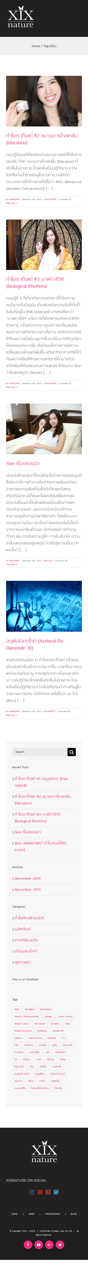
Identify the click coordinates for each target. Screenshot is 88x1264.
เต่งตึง (42, 1081)
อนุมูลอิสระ (40, 1074)
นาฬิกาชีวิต (34, 1052)
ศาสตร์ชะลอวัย (50, 199)
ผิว (16, 1060)
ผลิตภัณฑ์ (23, 929)
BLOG (74, 1214)
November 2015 (28, 889)
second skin (58, 1031)
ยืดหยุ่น (50, 1060)
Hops (67, 1024)
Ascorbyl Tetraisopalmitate (27, 1017)
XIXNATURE (14, 199)
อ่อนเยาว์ (19, 1081)
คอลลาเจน (29, 1045)
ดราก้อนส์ (19, 1052)
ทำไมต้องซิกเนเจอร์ (29, 918)
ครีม (16, 1045)
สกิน (32, 1067)
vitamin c (19, 1038)
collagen (48, 1017)
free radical (39, 1024)
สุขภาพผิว (48, 561)
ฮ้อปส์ (31, 1081)
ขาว (63, 1038)
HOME (14, 1214)
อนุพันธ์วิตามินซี (22, 1074)
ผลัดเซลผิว (60, 1052)
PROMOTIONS (52, 1214)
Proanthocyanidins (23, 1031)
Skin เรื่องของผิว (22, 464)
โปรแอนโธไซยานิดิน (40, 1088)
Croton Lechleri (65, 1017)
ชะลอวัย (42, 1045)
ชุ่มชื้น (54, 1045)
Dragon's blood (22, 1024)
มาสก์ (39, 1060)
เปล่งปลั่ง (55, 1081)
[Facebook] (32, 1192)
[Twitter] (56, 1192)
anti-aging (29, 1009)
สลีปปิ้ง (43, 1067)
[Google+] (48, 1192)
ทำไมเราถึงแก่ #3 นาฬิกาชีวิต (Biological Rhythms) (35, 283)
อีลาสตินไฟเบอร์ (58, 1074)
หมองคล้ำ (56, 1067)
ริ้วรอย (63, 1060)
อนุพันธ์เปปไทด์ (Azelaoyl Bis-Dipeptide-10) (35, 644)
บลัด (47, 1052)
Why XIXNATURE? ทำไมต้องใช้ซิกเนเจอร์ (40, 846)
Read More (10, 203)
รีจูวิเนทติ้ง (19, 1067)
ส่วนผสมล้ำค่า (49, 711)
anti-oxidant (46, 1009)
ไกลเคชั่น (58, 1088)
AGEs (17, 1009)
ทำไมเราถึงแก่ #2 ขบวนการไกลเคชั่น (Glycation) (42, 139)
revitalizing (42, 1031)
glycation (55, 1024)
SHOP (31, 1214)
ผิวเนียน (26, 1060)
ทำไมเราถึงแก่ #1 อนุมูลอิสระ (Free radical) (41, 782)
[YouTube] (40, 1192)
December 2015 (28, 878)
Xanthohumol (35, 1038)
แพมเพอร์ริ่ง (20, 1088)
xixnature (51, 1038)
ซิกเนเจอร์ (67, 1045)
